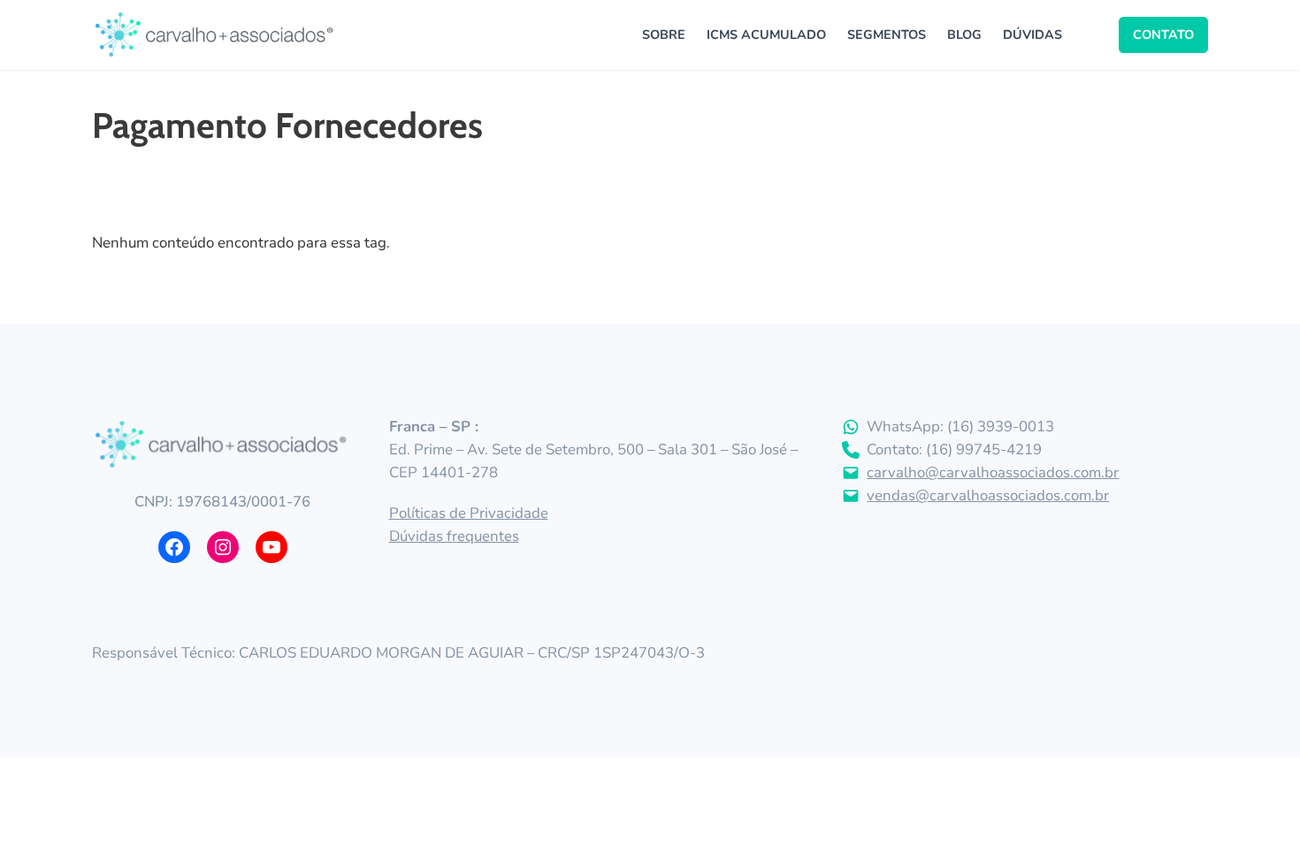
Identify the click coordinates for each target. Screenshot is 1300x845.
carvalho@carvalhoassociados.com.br (993, 472)
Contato (1163, 34)
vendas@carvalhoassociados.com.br (988, 495)
